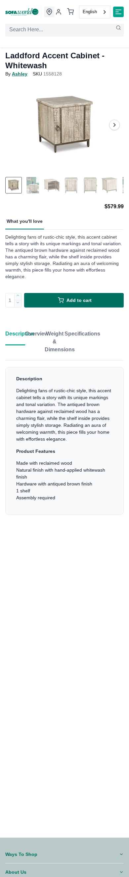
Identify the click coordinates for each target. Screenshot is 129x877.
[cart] (70, 12)
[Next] (114, 125)
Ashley (19, 73)
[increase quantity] (18, 296)
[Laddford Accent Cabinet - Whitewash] (64, 125)
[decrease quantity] (18, 303)
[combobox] (94, 12)
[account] (58, 12)
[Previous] (14, 125)
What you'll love (25, 221)
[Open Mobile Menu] (118, 12)
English (90, 11)
